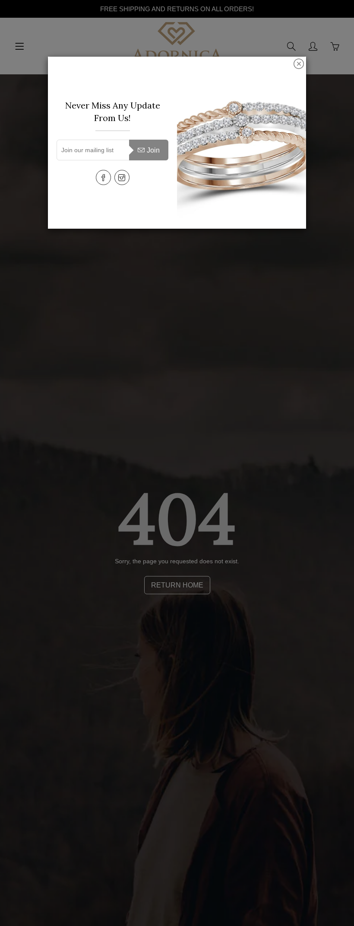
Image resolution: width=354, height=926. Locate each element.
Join (153, 150)
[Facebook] (103, 177)
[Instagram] (122, 177)
